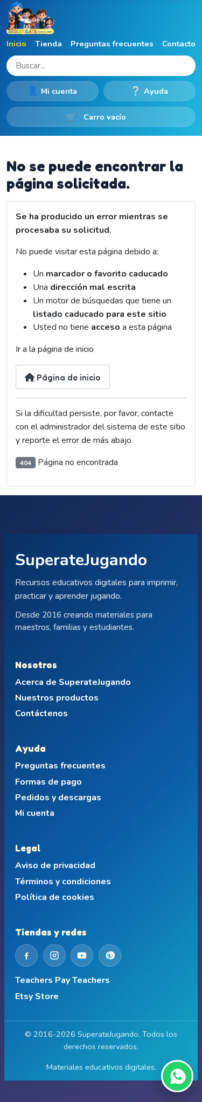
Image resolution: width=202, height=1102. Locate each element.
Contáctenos (41, 713)
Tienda (48, 43)
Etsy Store (37, 996)
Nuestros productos (57, 698)
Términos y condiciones (63, 882)
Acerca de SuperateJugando (73, 682)
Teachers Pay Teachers (62, 980)
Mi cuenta (52, 91)
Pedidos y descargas (58, 797)
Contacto (179, 43)
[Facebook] (26, 955)
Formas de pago (48, 782)
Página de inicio (67, 377)
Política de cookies (54, 897)
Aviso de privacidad (55, 865)
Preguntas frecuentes (112, 43)
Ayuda (149, 91)
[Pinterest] (110, 955)
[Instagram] (54, 955)
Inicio (16, 43)
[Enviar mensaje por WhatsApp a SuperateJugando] (177, 1076)
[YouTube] (82, 955)
